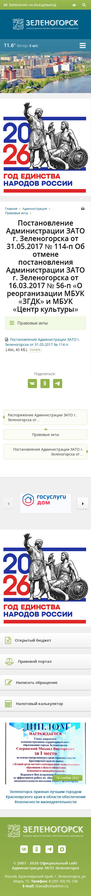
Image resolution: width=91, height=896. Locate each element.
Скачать (35, 349)
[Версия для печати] (83, 209)
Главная (11, 209)
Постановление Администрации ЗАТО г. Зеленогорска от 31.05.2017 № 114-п (42, 342)
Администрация (34, 209)
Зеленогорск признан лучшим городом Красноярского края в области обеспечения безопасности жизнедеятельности (45, 796)
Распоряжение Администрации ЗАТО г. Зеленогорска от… (42, 417)
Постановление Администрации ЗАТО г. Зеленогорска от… (48, 452)
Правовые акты (16, 213)
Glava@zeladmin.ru (52, 886)
